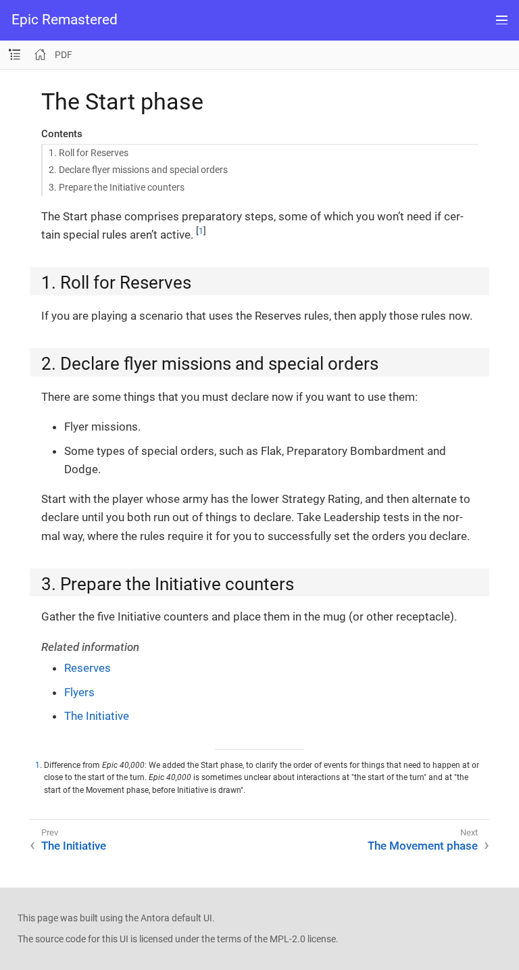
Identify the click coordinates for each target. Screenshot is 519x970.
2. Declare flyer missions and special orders (138, 169)
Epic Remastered (64, 20)
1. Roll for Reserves (88, 152)
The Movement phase (423, 845)
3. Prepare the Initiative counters (116, 187)
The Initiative (96, 716)
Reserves (87, 668)
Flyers (79, 692)
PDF (63, 54)
